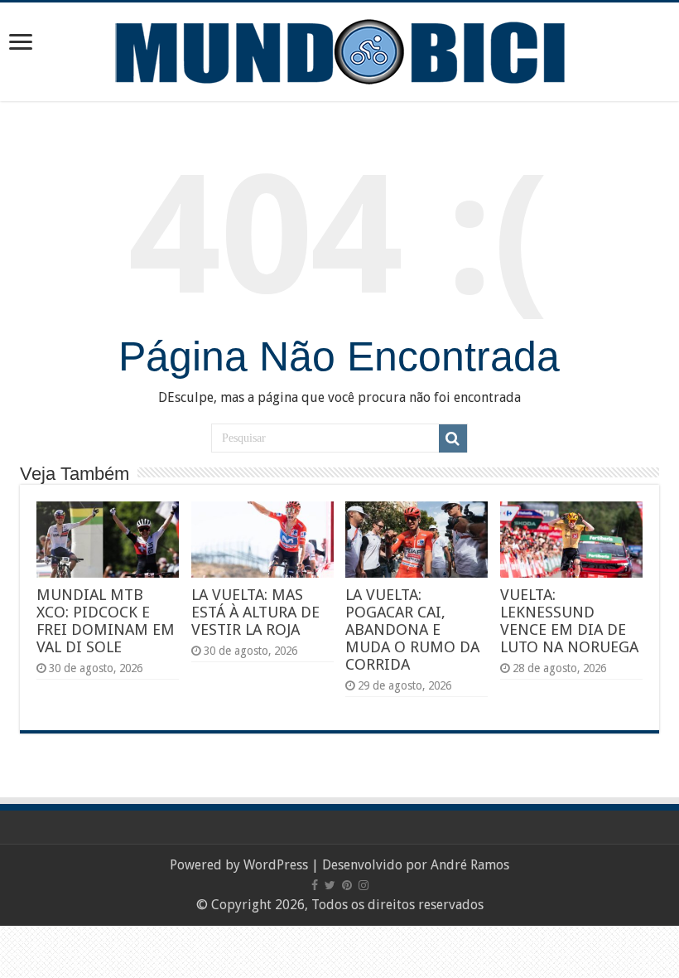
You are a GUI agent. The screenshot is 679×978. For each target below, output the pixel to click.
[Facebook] (315, 885)
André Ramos (470, 865)
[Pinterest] (347, 885)
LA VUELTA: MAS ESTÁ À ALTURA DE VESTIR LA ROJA (255, 612)
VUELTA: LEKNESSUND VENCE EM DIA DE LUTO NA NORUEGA (569, 621)
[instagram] (363, 885)
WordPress (275, 865)
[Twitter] (330, 885)
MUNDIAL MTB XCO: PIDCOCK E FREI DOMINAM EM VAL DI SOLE (105, 621)
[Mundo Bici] (339, 50)
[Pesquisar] (453, 438)
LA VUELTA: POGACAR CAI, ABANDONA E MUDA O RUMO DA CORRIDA (412, 629)
